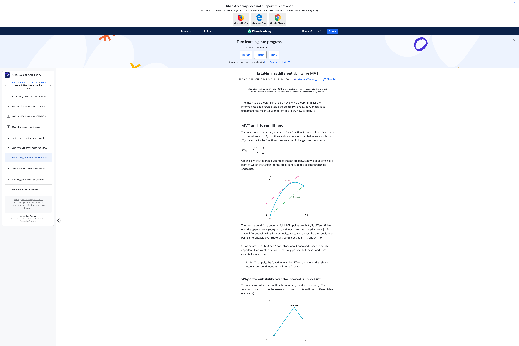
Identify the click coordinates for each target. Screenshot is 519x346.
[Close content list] (58, 220)
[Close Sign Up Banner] (514, 40)
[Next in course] (50, 85)
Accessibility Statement (28, 221)
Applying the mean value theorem (28, 180)
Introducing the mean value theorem (29, 96)
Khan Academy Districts (275, 62)
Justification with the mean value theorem (29, 169)
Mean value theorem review (25, 189)
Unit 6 (43, 83)
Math (16, 200)
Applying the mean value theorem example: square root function (29, 116)
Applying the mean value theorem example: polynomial (29, 106)
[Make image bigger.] (288, 197)
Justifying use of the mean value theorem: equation (29, 148)
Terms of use (15, 219)
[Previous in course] (6, 85)
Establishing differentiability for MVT (29, 158)
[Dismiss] (515, 2)
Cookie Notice (40, 219)
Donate (306, 31)
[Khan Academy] (259, 31)
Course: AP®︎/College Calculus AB (24, 83)
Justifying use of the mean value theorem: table (29, 138)
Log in (319, 31)
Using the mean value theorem (26, 127)
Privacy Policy (27, 219)
